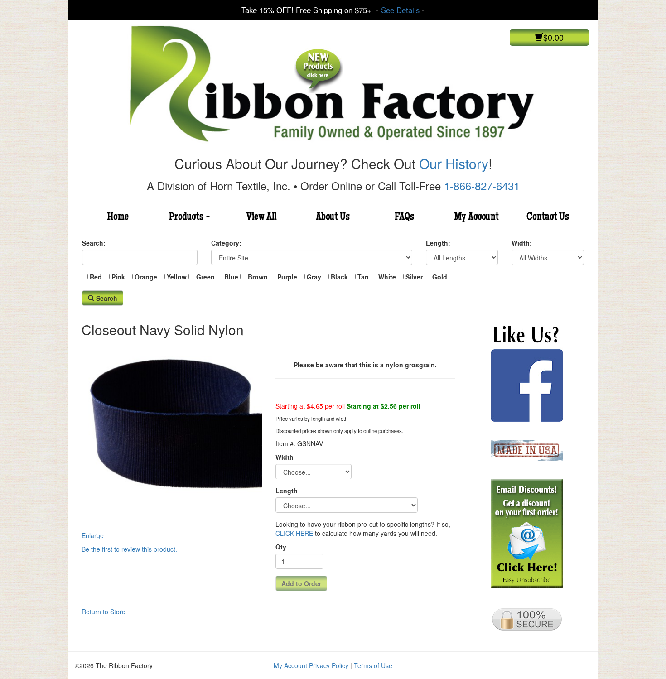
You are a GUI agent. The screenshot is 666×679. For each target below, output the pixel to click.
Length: (438, 242)
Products (187, 217)
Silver (414, 276)
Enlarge (93, 535)
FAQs (404, 217)
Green (205, 276)
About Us (333, 217)
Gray (314, 276)
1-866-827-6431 (482, 185)
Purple (287, 276)
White (387, 276)
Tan (363, 276)
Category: (226, 242)
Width (284, 457)
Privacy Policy (328, 665)
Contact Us (547, 217)
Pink (118, 276)
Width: (522, 242)
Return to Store (103, 611)
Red (96, 276)
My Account (476, 217)
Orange (146, 276)
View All (261, 217)
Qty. (281, 546)
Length (286, 490)
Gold (439, 276)
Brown (258, 276)
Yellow (177, 276)
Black (339, 276)
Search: (94, 242)
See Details (400, 10)
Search (105, 298)
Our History (453, 163)
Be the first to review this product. (129, 549)
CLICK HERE (294, 533)
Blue (231, 276)
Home (118, 217)
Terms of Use (373, 665)
